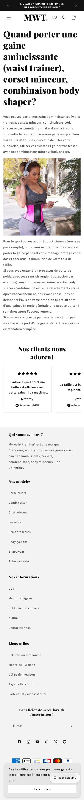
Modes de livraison (22, 665)
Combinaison (18, 503)
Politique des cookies (24, 608)
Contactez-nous (20, 628)
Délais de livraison (22, 674)
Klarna (13, 618)
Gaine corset (17, 493)
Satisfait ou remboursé (25, 655)
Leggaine (15, 522)
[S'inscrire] (70, 726)
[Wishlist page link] (55, 17)
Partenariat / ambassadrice (28, 694)
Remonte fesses (20, 532)
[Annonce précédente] (8, 5)
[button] (8, 17)
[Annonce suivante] (76, 5)
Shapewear (16, 551)
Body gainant (18, 542)
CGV (11, 588)
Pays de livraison (21, 684)
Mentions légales (21, 598)
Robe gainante (19, 561)
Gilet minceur (18, 512)
